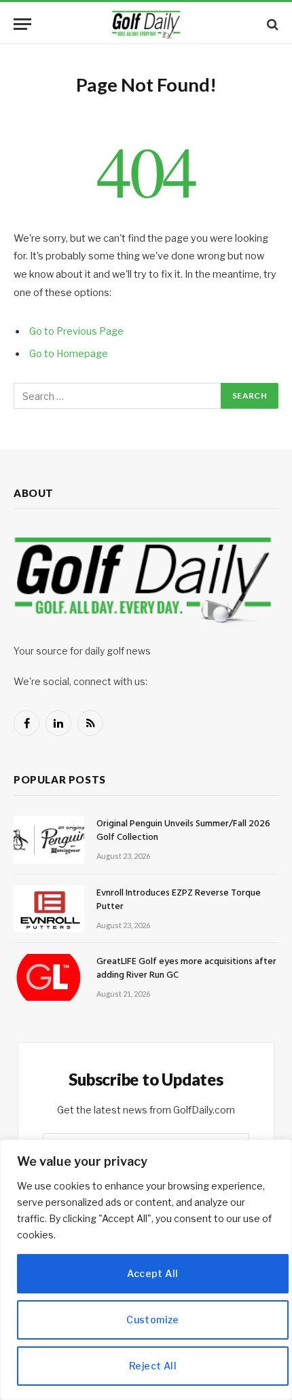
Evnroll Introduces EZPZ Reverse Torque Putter (178, 900)
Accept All (152, 1273)
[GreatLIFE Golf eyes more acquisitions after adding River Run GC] (49, 977)
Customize (152, 1319)
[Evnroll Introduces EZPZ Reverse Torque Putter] (49, 908)
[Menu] (22, 24)
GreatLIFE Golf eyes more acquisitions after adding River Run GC (186, 968)
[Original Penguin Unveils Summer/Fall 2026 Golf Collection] (49, 839)
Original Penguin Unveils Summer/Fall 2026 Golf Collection (183, 830)
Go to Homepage (68, 354)
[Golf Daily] (146, 24)
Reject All (153, 1365)
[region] (146, 1269)
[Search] (271, 24)
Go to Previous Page (76, 331)
